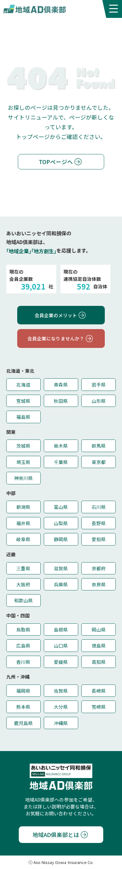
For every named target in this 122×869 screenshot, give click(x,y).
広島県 (23, 645)
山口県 (61, 645)
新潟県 (23, 507)
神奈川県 (23, 478)
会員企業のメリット (56, 315)
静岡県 (61, 539)
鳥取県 (23, 629)
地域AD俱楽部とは (56, 835)
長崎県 (99, 690)
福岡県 (23, 690)
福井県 (23, 523)
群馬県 (99, 445)
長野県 (99, 523)
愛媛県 (61, 661)
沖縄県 (61, 723)
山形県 (99, 400)
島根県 (61, 629)
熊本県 (23, 706)
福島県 (23, 416)
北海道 (23, 384)
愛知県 (99, 539)
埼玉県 (23, 462)
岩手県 (99, 384)
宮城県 (23, 400)
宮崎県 (99, 706)
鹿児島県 (23, 723)
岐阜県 (23, 539)
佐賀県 (61, 690)
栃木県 (61, 445)
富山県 (61, 507)
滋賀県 (61, 568)
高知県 (99, 661)
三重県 (23, 568)
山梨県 (61, 523)
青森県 (61, 384)
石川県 (99, 507)
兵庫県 (61, 584)
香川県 (23, 661)
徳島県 (99, 645)
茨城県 (23, 445)
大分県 (61, 706)
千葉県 (61, 462)
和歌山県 (23, 600)
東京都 (99, 462)
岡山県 (99, 629)
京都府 (99, 568)
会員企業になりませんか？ (56, 338)
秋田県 (61, 400)
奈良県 (99, 584)
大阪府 (23, 584)
